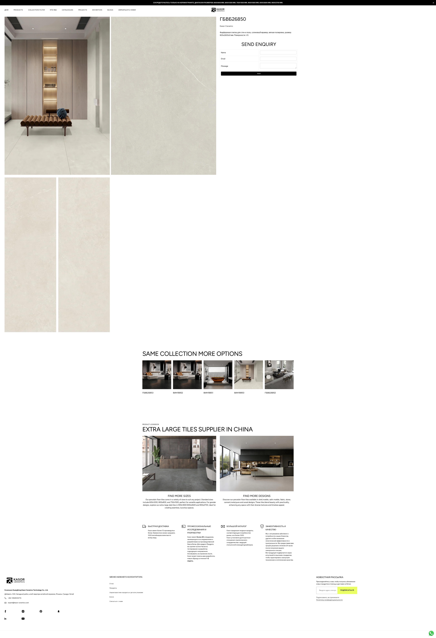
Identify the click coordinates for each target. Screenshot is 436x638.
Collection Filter (36, 10)
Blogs (110, 10)
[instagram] (23, 611)
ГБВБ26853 (147, 393)
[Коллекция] (179, 463)
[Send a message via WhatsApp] (431, 633)
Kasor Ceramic (226, 26)
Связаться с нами (127, 10)
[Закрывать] (433, 2)
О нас (112, 583)
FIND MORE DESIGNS (256, 496)
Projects (82, 10)
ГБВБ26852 (270, 393)
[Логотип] (218, 9)
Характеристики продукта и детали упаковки (126, 592)
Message (224, 66)
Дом (6, 10)
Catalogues (67, 10)
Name (223, 52)
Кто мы (53, 10)
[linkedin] (5, 618)
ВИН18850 (239, 393)
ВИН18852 (178, 393)
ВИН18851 (208, 393)
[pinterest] (40, 611)
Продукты (113, 588)
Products (18, 10)
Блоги (112, 597)
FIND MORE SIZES (179, 496)
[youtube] (23, 618)
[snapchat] (58, 611)
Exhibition (97, 10)
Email (223, 59)
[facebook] (5, 611)
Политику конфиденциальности (329, 600)
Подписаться (347, 590)
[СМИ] (57, 96)
